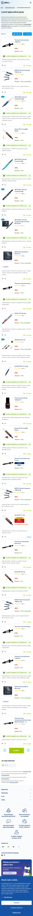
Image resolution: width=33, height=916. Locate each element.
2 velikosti (5, 266)
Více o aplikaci (8, 873)
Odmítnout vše (16, 912)
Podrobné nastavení (16, 908)
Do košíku (28, 65)
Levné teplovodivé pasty (23, 7)
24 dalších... (16, 750)
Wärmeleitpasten (5, 775)
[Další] (28, 750)
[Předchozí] (4, 750)
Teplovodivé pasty (10, 7)
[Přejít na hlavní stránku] (5, 2)
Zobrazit (29, 537)
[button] (16, 789)
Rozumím (16, 903)
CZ (4, 855)
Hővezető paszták (14, 782)
